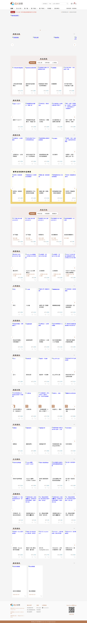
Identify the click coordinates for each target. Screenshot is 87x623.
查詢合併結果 (73, 12)
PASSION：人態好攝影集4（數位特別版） (57, 549)
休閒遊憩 (47, 213)
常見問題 (39, 609)
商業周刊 (41, 235)
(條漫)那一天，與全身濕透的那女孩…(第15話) (17, 515)
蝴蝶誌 (15, 444)
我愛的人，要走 (57, 409)
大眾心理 (40, 62)
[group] (43, 22)
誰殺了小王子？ (17, 120)
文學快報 (47, 62)
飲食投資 (28, 374)
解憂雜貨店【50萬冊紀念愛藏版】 (31, 192)
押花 (14, 305)
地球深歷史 (69, 444)
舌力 (14, 374)
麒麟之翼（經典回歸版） (43, 192)
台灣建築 (41, 271)
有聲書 (49, 8)
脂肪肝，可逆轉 (43, 374)
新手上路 (39, 607)
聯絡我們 (39, 612)
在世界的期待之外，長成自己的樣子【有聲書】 (17, 411)
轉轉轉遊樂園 (56, 305)
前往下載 (71, 614)
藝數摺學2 (29, 444)
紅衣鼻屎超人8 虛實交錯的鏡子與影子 (57, 121)
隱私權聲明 (29, 612)
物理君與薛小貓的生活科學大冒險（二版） (57, 445)
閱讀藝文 (54, 213)
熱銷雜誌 (32, 213)
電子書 (26, 8)
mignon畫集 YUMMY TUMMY (31, 479)
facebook (46, 607)
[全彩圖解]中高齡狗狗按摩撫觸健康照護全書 (57, 480)
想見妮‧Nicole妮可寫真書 (17, 549)
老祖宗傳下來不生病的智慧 (70, 375)
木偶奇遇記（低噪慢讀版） (70, 306)
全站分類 (18, 8)
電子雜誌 (33, 8)
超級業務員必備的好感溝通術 (43, 155)
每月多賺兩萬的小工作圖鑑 (57, 341)
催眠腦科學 (42, 444)
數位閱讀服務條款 (31, 609)
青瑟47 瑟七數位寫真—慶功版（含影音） (31, 549)
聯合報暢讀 (32, 591)
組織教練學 (29, 340)
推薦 (12, 8)
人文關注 (54, 62)
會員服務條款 (30, 607)
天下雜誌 (15, 235)
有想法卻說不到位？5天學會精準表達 (31, 156)
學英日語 (40, 213)
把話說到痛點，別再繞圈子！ (17, 341)
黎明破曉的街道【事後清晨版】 (57, 192)
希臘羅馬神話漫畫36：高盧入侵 (30, 120)
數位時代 (15, 271)
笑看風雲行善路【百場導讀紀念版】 (43, 85)
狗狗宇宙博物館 (17, 478)
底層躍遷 (54, 84)
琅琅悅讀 (68, 8)
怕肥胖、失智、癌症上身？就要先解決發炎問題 (70, 156)
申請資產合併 (65, 12)
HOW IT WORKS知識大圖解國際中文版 (70, 272)
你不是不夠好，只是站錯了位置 (68, 84)
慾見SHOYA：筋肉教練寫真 (70, 549)
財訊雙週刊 (54, 235)
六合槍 (28, 305)
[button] (12, 44)
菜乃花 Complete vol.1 (44, 549)
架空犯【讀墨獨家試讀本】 (70, 192)
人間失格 (28, 409)
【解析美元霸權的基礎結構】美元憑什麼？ (70, 341)
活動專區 (56, 8)
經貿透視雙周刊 (68, 235)
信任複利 (55, 154)
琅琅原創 (74, 8)
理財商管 (32, 62)
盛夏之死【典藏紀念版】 (43, 306)
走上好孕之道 (56, 374)
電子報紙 (42, 8)
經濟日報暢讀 (17, 591)
